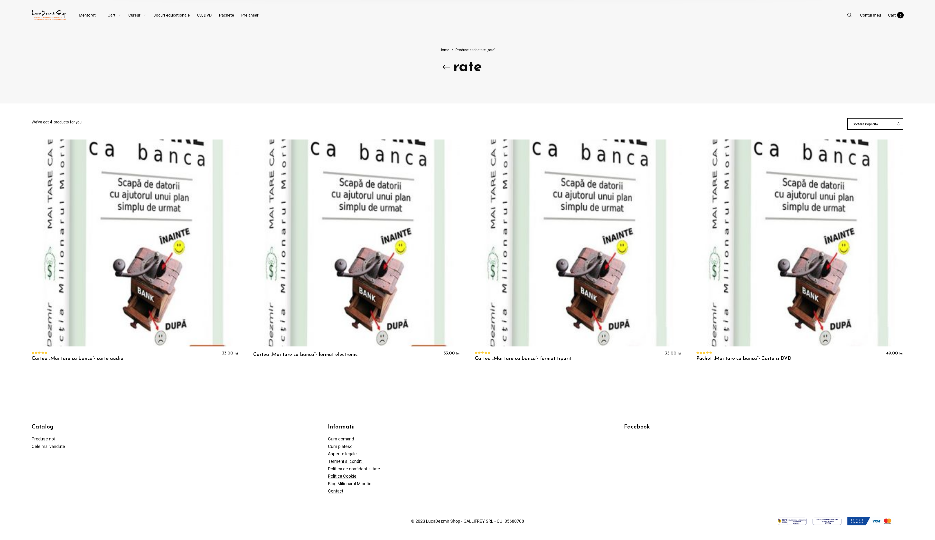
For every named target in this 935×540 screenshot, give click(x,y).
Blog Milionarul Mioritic (349, 483)
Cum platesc (340, 446)
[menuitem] (93, 15)
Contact (335, 490)
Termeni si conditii (346, 461)
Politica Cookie (342, 476)
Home (444, 50)
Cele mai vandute (48, 446)
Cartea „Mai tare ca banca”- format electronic (305, 354)
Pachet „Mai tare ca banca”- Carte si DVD (743, 358)
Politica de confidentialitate (354, 468)
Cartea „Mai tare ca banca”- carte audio (77, 358)
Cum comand (341, 438)
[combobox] (875, 124)
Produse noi (43, 438)
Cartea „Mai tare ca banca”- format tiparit (523, 358)
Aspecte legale (342, 453)
